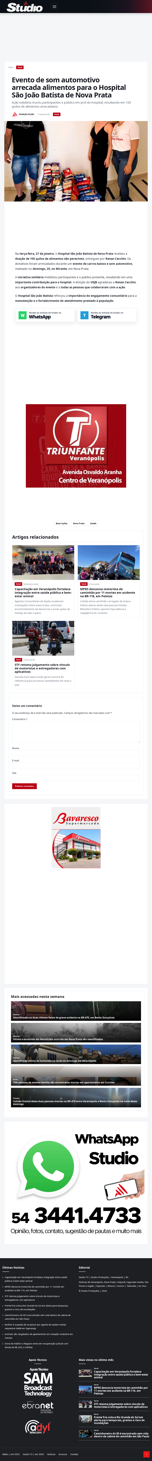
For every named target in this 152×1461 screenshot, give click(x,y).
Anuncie (63, 1454)
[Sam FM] (37, 1382)
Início (10, 67)
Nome (15, 748)
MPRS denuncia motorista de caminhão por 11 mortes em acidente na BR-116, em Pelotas (107, 592)
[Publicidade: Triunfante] (76, 446)
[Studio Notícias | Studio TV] (24, 6)
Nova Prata (78, 523)
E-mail (15, 760)
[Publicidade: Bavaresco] (76, 837)
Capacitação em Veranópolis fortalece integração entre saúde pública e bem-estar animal (43, 592)
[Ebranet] (37, 1407)
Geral (20, 67)
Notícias (51, 1454)
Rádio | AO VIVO (11, 1454)
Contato (74, 1454)
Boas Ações (61, 523)
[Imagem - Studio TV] (76, 1181)
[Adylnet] (37, 1427)
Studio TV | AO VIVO (33, 1454)
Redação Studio (26, 114)
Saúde (93, 523)
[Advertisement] (76, 35)
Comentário (19, 719)
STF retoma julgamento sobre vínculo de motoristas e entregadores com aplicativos (42, 668)
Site (14, 773)
